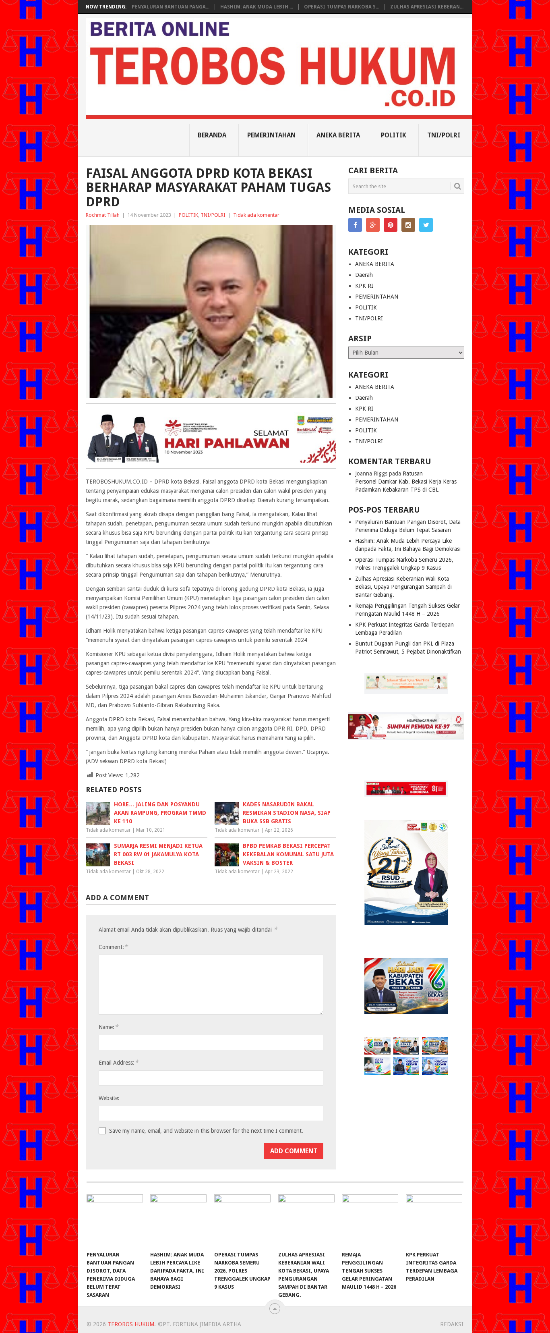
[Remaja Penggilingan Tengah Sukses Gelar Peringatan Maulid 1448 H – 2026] (370, 1220)
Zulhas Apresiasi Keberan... (426, 7)
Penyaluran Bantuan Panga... (170, 7)
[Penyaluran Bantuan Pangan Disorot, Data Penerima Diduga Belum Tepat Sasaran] (115, 1220)
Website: (109, 1098)
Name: (108, 1027)
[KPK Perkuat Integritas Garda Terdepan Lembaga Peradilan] (434, 1220)
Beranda (212, 135)
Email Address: (118, 1062)
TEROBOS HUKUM (131, 1324)
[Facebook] (355, 225)
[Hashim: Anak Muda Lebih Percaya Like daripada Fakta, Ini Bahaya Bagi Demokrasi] (178, 1220)
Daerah (364, 275)
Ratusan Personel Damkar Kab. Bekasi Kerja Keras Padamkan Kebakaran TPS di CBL (406, 481)
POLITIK (393, 135)
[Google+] (373, 225)
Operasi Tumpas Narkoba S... (341, 7)
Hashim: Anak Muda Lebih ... (256, 7)
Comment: (113, 947)
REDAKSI (451, 1324)
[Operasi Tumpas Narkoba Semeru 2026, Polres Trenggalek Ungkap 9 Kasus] (242, 1220)
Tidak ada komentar (256, 215)
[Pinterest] (390, 225)
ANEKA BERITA (338, 135)
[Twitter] (426, 225)
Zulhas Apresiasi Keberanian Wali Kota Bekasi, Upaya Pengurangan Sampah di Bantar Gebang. (403, 586)
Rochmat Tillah (103, 215)
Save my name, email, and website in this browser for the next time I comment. (206, 1130)
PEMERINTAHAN (271, 135)
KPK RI (364, 285)
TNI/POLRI (443, 135)
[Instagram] (408, 225)
